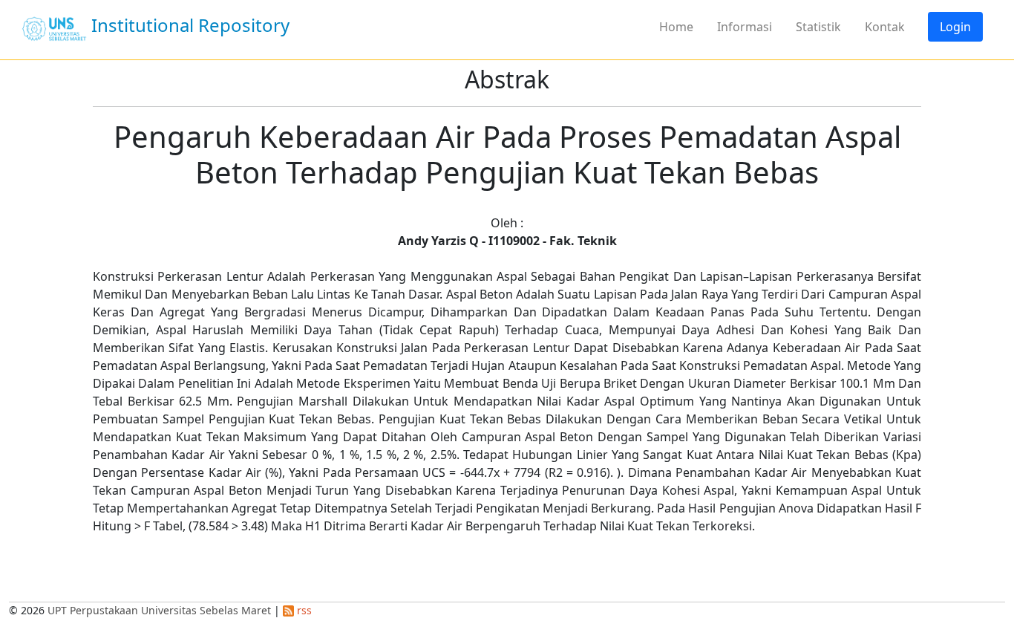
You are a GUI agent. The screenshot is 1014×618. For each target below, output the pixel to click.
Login (955, 27)
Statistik (818, 27)
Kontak (885, 27)
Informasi (744, 27)
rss (303, 610)
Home (676, 27)
